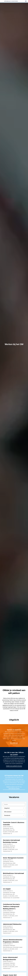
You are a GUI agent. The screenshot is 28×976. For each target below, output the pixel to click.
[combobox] (14, 808)
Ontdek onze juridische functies (14, 758)
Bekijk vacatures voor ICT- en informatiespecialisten (14, 781)
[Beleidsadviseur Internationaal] (14, 877)
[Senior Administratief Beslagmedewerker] (14, 963)
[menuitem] (26, 1)
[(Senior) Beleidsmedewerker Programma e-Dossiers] (14, 945)
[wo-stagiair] (14, 893)
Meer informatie (14, 735)
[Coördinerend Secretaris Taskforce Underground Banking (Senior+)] (14, 911)
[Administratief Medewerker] (14, 928)
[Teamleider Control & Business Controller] (14, 828)
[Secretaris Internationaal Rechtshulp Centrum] (14, 845)
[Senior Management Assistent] (14, 862)
